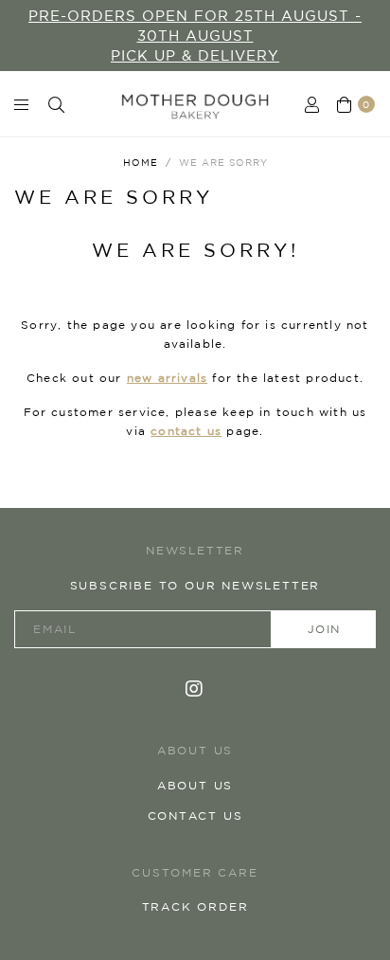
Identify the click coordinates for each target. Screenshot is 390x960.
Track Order (195, 906)
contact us (186, 431)
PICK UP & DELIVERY (195, 55)
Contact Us (195, 815)
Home (140, 162)
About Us (195, 785)
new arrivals (167, 377)
